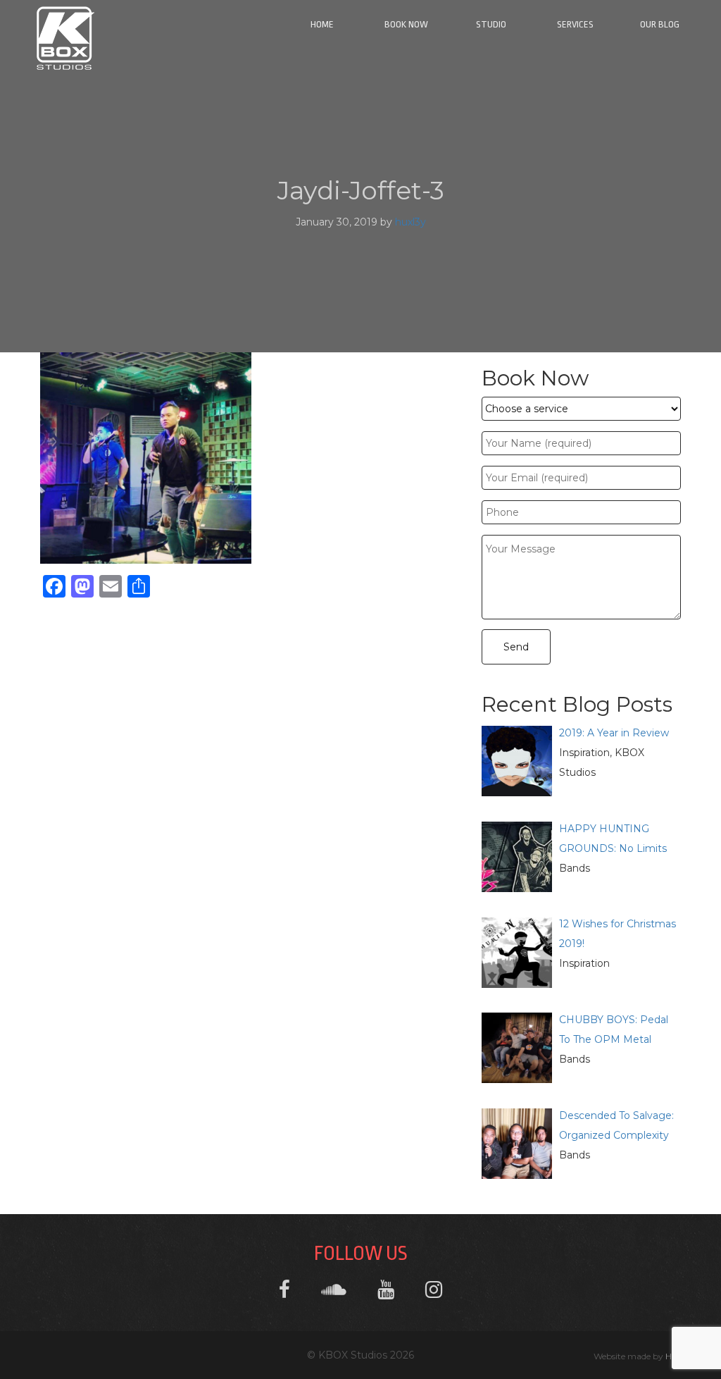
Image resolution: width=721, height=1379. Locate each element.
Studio (491, 24)
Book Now (406, 24)
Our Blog (659, 24)
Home (322, 24)
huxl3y (410, 222)
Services (575, 24)
